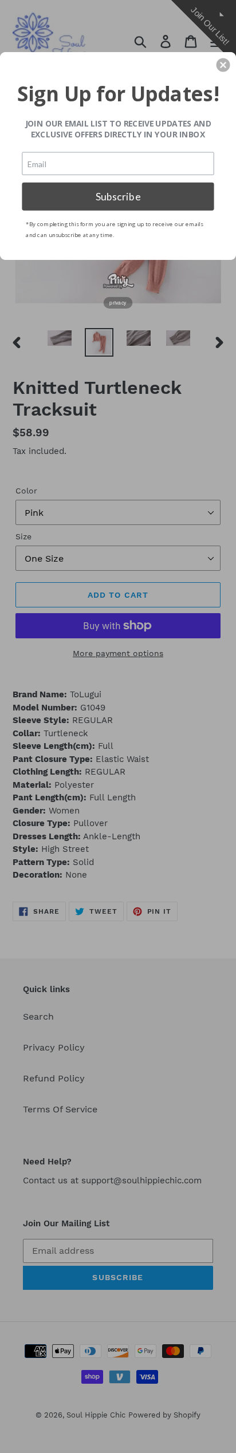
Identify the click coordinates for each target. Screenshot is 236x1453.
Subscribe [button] (118, 196)
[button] (223, 65)
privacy (118, 302)
